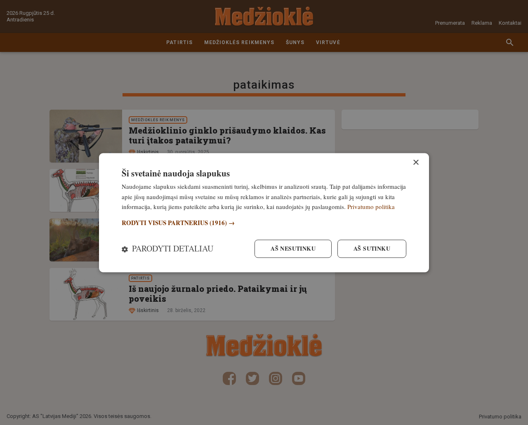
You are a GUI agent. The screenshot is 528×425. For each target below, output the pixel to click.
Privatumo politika (371, 207)
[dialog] (264, 212)
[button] (264, 223)
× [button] (415, 163)
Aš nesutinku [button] (293, 248)
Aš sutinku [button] (372, 248)
